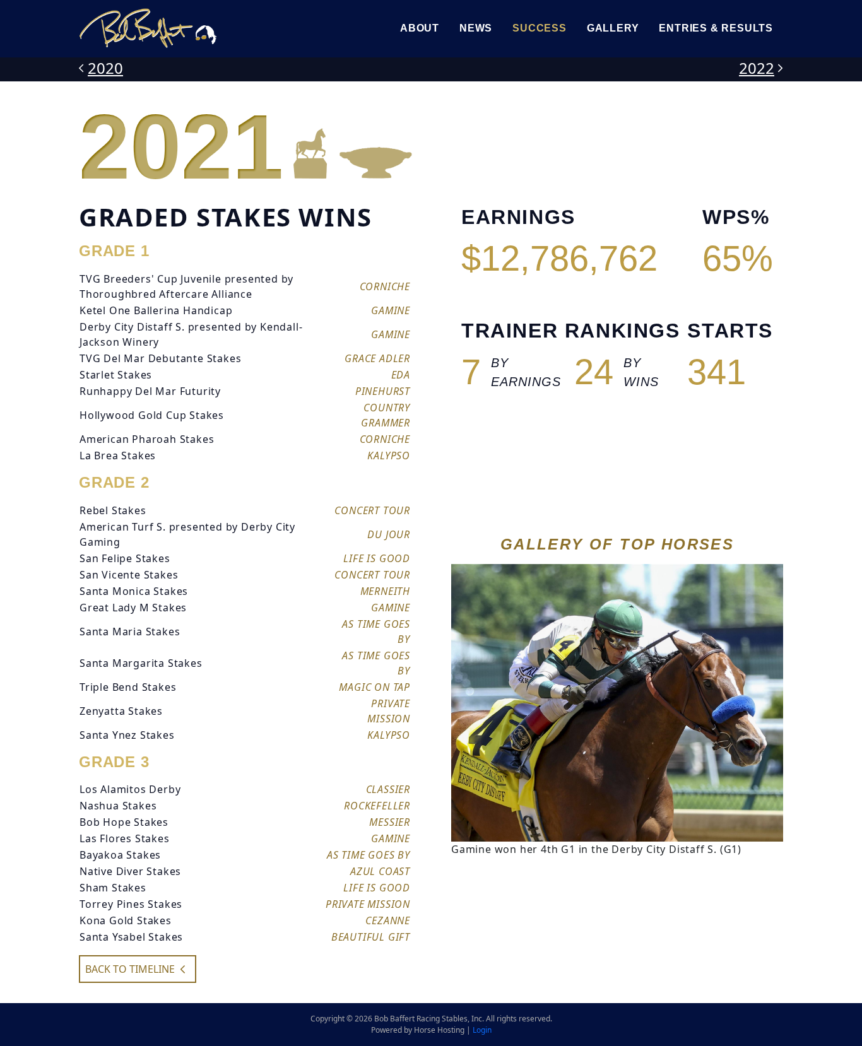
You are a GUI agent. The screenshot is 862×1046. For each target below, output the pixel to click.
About (419, 28)
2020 (105, 67)
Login (482, 1030)
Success (539, 28)
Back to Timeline (130, 969)
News (475, 28)
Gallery (613, 28)
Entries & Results (716, 28)
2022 (756, 67)
